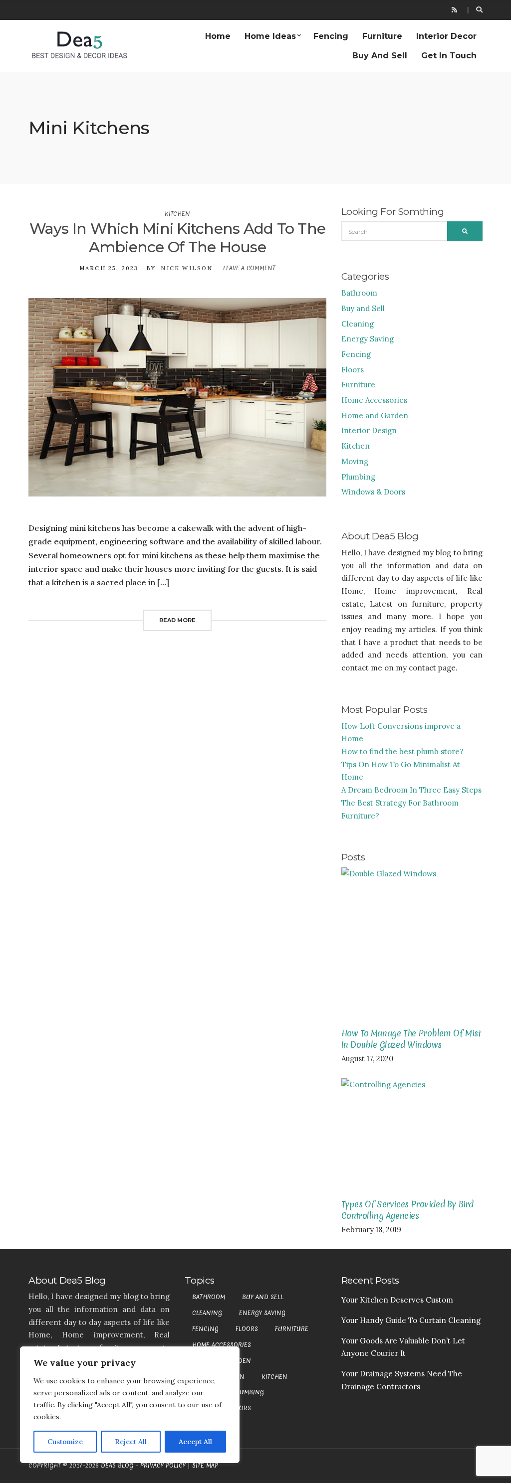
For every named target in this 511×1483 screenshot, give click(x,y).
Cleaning (357, 324)
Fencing (330, 36)
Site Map (205, 1466)
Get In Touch (449, 55)
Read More (177, 620)
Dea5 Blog (117, 1466)
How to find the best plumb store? (402, 751)
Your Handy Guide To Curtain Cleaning (411, 1320)
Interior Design (369, 430)
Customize (65, 1441)
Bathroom (359, 293)
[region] (130, 1404)
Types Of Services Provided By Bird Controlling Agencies (407, 1209)
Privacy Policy (163, 1466)
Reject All (131, 1441)
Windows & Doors (373, 491)
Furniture (382, 36)
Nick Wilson (187, 268)
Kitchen (177, 214)
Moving (354, 461)
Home (218, 36)
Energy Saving (367, 338)
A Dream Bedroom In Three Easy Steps (411, 790)
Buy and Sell (379, 55)
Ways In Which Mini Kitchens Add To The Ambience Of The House (177, 237)
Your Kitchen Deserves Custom (397, 1300)
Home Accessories (374, 400)
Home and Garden (374, 415)
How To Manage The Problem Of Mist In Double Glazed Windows (411, 1038)
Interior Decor (446, 36)
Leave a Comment (249, 268)
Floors (352, 369)
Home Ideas (270, 36)
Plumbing (358, 477)
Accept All (195, 1441)
